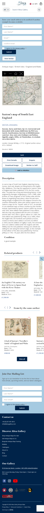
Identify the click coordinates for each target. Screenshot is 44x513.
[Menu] (3, 4)
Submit (9, 52)
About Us (5, 450)
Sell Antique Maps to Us (9, 438)
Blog (3, 453)
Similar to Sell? (32, 165)
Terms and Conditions (16, 507)
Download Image (12, 165)
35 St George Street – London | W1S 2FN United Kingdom (20, 468)
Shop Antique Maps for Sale (10, 436)
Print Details (12, 160)
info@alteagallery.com (9, 424)
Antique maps (7, 67)
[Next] (39, 252)
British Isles (19, 67)
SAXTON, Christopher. (10, 125)
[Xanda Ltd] (7, 510)
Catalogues (5, 447)
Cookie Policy (27, 507)
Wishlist (4, 444)
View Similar (9, 58)
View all (22, 359)
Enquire (32, 160)
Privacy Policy (5, 507)
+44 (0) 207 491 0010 (8, 422)
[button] (22, 170)
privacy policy (20, 48)
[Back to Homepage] (21, 3)
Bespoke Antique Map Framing (11, 441)
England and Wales (33, 67)
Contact (4, 456)
